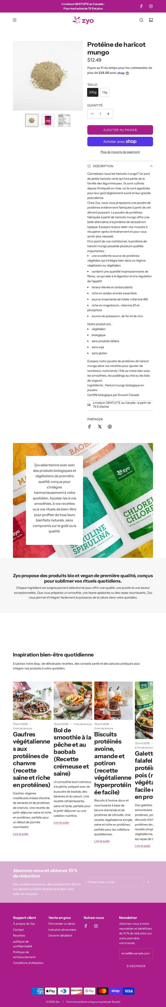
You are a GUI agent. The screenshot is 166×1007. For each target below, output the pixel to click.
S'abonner (136, 966)
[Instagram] (151, 6)
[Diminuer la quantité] (92, 113)
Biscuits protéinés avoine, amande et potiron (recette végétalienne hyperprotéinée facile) (112, 763)
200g (92, 92)
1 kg (104, 92)
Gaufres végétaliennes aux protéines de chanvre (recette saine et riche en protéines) (31, 760)
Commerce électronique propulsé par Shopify (93, 1001)
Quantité (95, 105)
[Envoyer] (148, 882)
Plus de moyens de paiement (120, 152)
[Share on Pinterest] (110, 427)
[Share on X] (99, 427)
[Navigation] (14, 20)
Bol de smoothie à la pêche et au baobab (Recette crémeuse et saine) (72, 751)
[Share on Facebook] (89, 427)
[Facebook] (141, 6)
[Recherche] (141, 20)
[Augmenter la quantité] (108, 113)
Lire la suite (20, 834)
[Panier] (151, 20)
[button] (16, 75)
